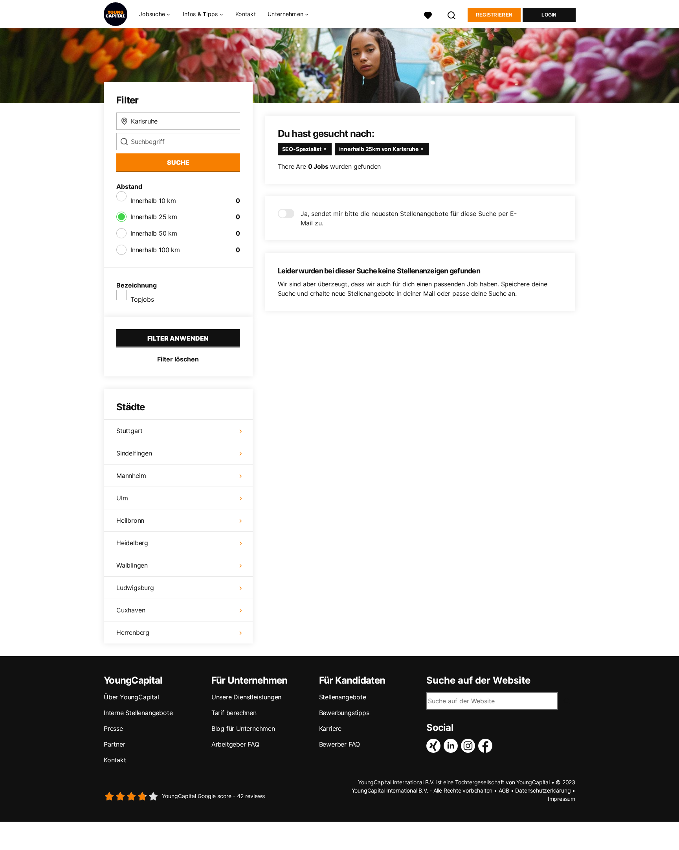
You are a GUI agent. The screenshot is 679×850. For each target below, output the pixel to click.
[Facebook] (486, 746)
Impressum (561, 798)
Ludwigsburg (135, 588)
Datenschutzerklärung (543, 790)
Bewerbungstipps (344, 713)
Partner (114, 744)
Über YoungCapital (131, 697)
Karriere (330, 728)
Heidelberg (132, 543)
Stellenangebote (342, 697)
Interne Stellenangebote (138, 713)
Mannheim (131, 475)
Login (549, 15)
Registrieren (494, 15)
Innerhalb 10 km (153, 201)
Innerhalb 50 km (153, 233)
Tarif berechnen (234, 713)
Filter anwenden (178, 338)
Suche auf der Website (478, 680)
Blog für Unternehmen (243, 728)
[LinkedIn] (452, 746)
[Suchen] (452, 14)
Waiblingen (132, 565)
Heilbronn (130, 520)
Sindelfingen (134, 453)
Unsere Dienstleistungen (246, 697)
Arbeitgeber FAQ (235, 744)
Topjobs (142, 299)
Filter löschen (178, 359)
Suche (178, 162)
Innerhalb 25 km (153, 217)
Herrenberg (132, 632)
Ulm (122, 498)
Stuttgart (129, 431)
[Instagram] (469, 746)
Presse (113, 728)
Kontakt (245, 14)
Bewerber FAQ (339, 744)
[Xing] (435, 746)
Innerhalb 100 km (155, 250)
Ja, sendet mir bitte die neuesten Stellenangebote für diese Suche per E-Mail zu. (409, 218)
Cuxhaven (130, 610)
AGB (504, 790)
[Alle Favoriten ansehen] (428, 14)
